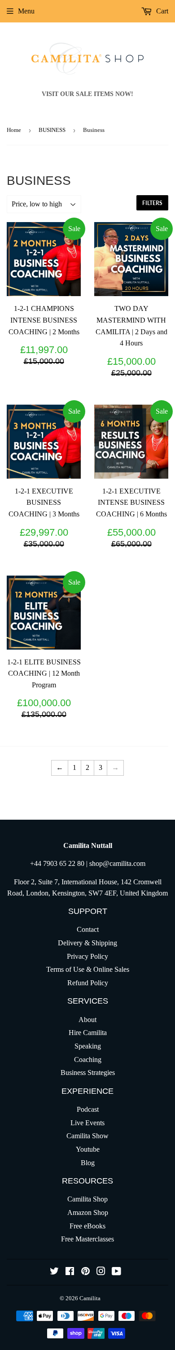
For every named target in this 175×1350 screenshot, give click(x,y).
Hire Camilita (88, 1032)
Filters (152, 203)
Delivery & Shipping (87, 943)
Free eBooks (87, 1226)
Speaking (87, 1046)
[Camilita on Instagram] (100, 1272)
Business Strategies (88, 1072)
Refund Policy (87, 983)
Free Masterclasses (87, 1239)
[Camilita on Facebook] (69, 1272)
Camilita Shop (87, 1199)
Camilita (90, 1298)
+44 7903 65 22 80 (57, 863)
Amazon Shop (87, 1212)
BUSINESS (52, 130)
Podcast (88, 1109)
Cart (161, 11)
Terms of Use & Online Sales (87, 969)
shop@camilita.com (117, 863)
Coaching (87, 1059)
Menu (26, 11)
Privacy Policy (87, 956)
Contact (88, 929)
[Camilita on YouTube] (116, 1272)
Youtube (88, 1149)
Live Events (87, 1123)
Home (14, 130)
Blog (88, 1163)
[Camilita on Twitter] (54, 1272)
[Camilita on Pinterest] (85, 1272)
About (87, 1019)
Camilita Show (87, 1136)
